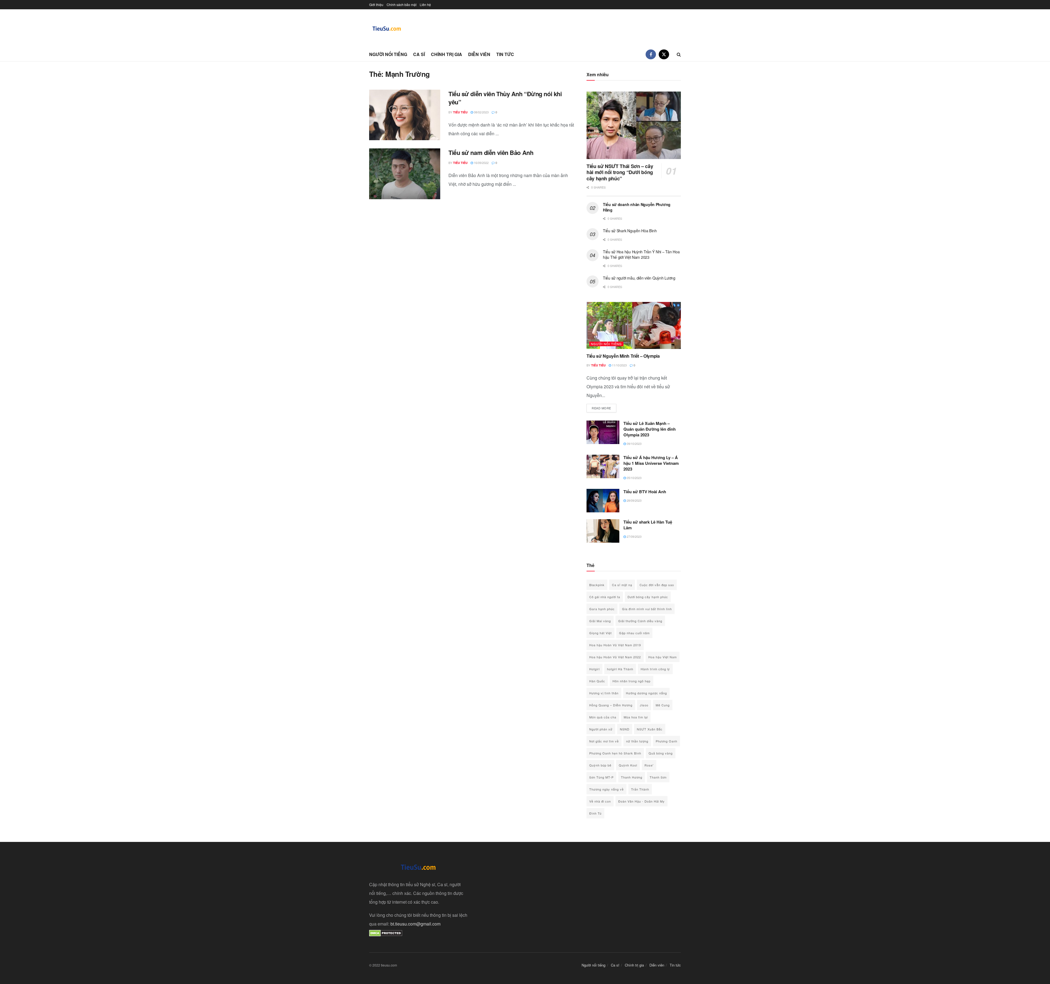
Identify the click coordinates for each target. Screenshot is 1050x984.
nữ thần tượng (637, 741)
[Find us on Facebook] (651, 54)
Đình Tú (595, 813)
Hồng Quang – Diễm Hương (610, 705)
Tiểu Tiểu (460, 112)
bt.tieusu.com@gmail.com (415, 924)
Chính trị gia (446, 54)
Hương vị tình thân (604, 693)
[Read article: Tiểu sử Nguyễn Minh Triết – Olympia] (634, 325)
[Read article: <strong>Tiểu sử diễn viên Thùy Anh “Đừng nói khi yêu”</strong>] (404, 115)
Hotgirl (594, 669)
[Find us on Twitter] (664, 54)
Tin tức (505, 54)
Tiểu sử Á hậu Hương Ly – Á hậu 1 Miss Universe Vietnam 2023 (651, 463)
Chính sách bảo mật (401, 4)
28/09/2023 (633, 500)
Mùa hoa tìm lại (636, 717)
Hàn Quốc (597, 681)
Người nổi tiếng (388, 54)
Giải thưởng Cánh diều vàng (640, 621)
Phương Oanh (666, 741)
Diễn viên (479, 54)
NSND (624, 729)
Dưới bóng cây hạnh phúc (648, 597)
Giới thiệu (376, 4)
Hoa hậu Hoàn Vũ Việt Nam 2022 (615, 657)
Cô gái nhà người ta (604, 597)
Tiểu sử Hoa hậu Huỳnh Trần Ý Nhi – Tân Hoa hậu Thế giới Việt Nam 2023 (641, 254)
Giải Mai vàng (600, 621)
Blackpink (597, 585)
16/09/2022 (481, 162)
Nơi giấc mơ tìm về (604, 741)
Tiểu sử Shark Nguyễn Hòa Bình (630, 230)
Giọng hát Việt (600, 633)
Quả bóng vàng (661, 753)
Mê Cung (663, 705)
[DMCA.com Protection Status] (385, 932)
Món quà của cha (602, 717)
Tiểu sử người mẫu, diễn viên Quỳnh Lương (639, 278)
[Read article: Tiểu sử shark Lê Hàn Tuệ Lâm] (603, 531)
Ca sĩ (419, 54)
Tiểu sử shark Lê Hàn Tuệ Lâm (647, 525)
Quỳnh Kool (628, 765)
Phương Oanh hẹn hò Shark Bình (615, 753)
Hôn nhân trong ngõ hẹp (631, 681)
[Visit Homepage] (387, 28)
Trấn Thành (640, 789)
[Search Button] (679, 54)
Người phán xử (600, 729)
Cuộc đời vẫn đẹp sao (657, 585)
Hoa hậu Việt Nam (662, 657)
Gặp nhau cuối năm (634, 633)
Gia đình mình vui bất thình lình (647, 609)
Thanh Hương (631, 777)
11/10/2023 (619, 365)
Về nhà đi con (600, 801)
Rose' (649, 765)
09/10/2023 (633, 443)
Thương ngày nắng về (606, 789)
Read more (604, 408)
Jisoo (644, 705)
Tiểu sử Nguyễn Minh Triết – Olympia (623, 356)
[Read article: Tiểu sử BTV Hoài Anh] (603, 500)
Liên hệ (425, 4)
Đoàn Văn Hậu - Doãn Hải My (641, 801)
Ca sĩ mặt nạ (622, 585)
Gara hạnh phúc (602, 609)
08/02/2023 (481, 112)
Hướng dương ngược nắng (646, 693)
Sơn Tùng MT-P (601, 777)
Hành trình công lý (655, 669)
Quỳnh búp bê (600, 765)
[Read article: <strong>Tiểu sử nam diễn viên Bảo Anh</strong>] (404, 173)
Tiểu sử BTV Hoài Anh (644, 492)
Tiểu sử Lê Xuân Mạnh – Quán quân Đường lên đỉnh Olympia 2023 (649, 429)
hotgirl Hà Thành (620, 669)
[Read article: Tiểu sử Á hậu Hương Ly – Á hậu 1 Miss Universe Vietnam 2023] (603, 466)
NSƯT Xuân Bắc (650, 729)
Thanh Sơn (658, 777)
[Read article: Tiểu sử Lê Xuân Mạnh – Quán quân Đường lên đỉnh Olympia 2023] (603, 432)
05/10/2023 (633, 477)
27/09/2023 (633, 536)
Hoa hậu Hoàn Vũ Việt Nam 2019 (615, 645)
